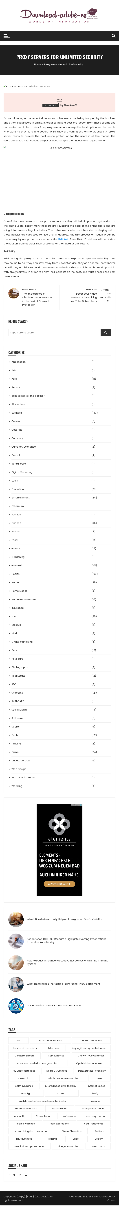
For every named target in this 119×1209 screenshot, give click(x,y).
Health (15, 574)
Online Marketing (22, 642)
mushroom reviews (26, 1108)
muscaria (94, 1101)
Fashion (16, 514)
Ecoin (14, 480)
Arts (14, 370)
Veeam (99, 1138)
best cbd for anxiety (25, 1048)
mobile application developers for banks (42, 1101)
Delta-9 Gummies (56, 1070)
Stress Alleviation (72, 1131)
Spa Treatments (93, 1123)
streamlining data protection (31, 1131)
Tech (59, 99)
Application (18, 362)
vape (76, 1138)
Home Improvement (24, 599)
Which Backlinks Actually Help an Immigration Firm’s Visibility (64, 919)
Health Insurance (23, 1085)
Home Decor (19, 591)
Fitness (15, 531)
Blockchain (18, 404)
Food (14, 540)
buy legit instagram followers (89, 1048)
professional (69, 1116)
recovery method (96, 1116)
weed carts (98, 1146)
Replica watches (25, 1123)
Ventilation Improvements (29, 1146)
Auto (14, 379)
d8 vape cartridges (24, 1070)
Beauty (15, 387)
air (18, 1040)
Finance (16, 523)
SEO (13, 684)
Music (14, 633)
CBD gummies (56, 1055)
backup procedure (91, 1040)
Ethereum (17, 506)
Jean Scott (70, 105)
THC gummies (24, 1138)
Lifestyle (16, 625)
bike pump (54, 1048)
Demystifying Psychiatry (92, 1070)
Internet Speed (96, 1085)
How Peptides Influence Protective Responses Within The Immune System (67, 962)
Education (17, 489)
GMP (99, 1078)
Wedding (16, 786)
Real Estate (18, 676)
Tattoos (99, 1131)
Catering (16, 430)
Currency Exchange (23, 446)
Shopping (17, 692)
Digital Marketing (22, 472)
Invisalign (26, 1093)
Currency (17, 438)
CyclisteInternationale (89, 1063)
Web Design (18, 769)
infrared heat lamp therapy (60, 1085)
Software (17, 718)
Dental (15, 455)
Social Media (19, 709)
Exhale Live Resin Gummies (63, 1078)
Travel (15, 752)
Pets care (17, 659)
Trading (16, 743)
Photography (19, 667)
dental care (18, 463)
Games (15, 548)
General (16, 565)
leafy (95, 1093)
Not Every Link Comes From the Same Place (54, 1005)
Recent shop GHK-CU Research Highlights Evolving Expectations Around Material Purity (66, 940)
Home (15, 582)
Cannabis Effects (24, 1055)
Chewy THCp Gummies (91, 1055)
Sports (15, 726)
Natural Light (59, 1108)
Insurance (17, 608)
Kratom (61, 1093)
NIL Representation (93, 1108)
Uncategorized (20, 760)
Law (13, 616)
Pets (14, 650)
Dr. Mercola (23, 1078)
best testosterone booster (28, 396)
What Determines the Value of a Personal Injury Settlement (63, 984)
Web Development (23, 777)
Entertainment (20, 497)
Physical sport (44, 1116)
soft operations (60, 1123)
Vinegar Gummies (68, 1146)
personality (19, 1116)
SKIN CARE (17, 701)
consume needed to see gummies (37, 1063)
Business (16, 413)
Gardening (17, 557)
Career (15, 421)
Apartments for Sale (50, 1040)
